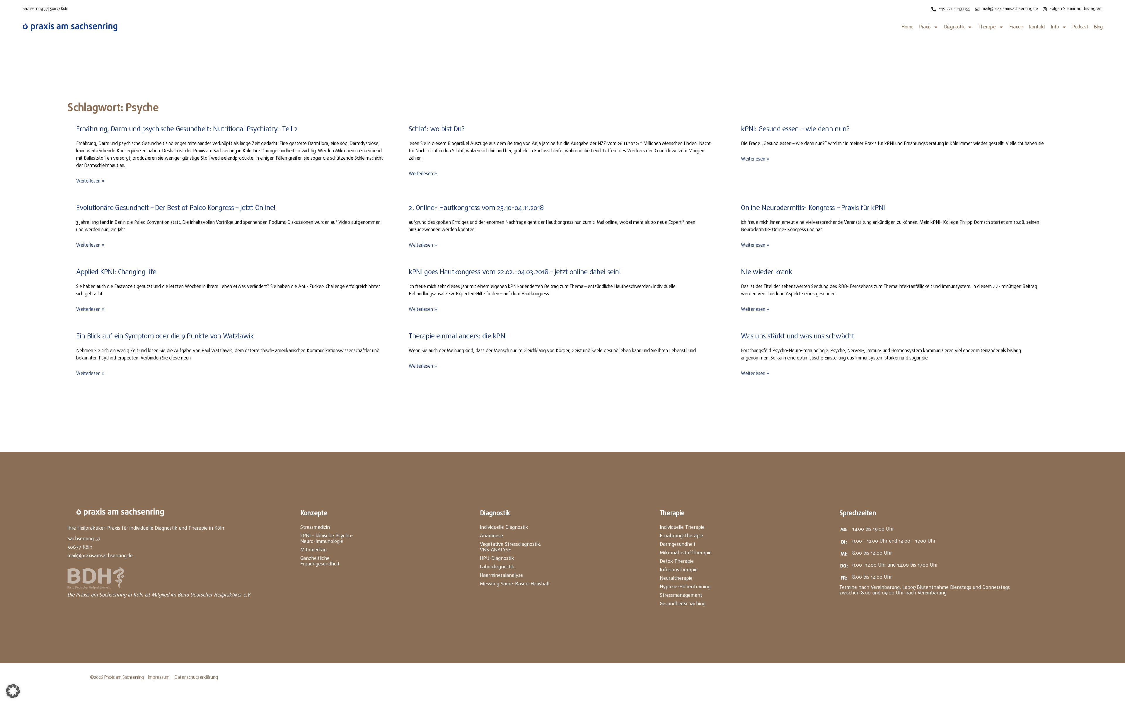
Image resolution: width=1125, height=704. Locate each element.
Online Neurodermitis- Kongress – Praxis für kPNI (813, 208)
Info (1055, 27)
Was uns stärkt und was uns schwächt (797, 336)
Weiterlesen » (90, 181)
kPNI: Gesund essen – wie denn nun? (795, 129)
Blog (1098, 27)
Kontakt (1037, 27)
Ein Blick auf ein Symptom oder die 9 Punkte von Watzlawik (165, 336)
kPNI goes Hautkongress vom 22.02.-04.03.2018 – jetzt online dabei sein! (515, 272)
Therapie (987, 27)
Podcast (1080, 27)
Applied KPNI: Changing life (116, 272)
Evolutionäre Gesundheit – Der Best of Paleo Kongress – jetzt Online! (175, 208)
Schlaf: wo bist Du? (437, 129)
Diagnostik (954, 27)
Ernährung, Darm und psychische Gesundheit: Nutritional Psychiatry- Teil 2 (186, 129)
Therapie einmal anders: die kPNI (458, 336)
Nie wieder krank (766, 272)
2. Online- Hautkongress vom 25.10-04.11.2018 (476, 208)
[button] (13, 691)
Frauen (1016, 27)
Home (907, 27)
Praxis (925, 27)
